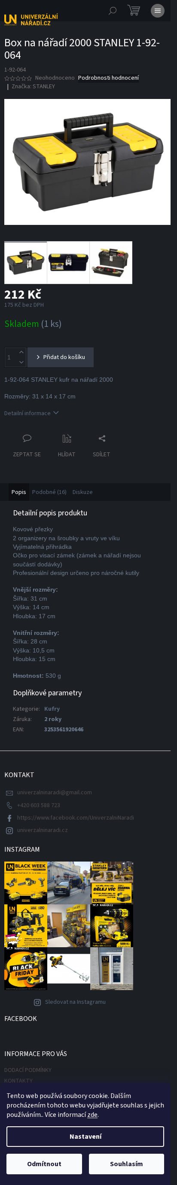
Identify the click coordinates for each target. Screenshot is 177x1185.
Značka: (33, 86)
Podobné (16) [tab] (49, 492)
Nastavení (85, 1136)
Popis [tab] (19, 492)
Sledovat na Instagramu (75, 1002)
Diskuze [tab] (83, 492)
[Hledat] (112, 10)
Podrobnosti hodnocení (108, 78)
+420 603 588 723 (38, 805)
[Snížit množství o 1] (21, 362)
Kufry (52, 709)
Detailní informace (27, 413)
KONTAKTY (18, 1081)
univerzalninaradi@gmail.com (54, 792)
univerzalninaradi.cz (42, 830)
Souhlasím (126, 1164)
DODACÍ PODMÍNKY (28, 1070)
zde (92, 1114)
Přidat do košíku (64, 357)
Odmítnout (44, 1164)
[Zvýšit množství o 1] (21, 352)
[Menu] (157, 10)
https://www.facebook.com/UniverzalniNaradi (75, 818)
